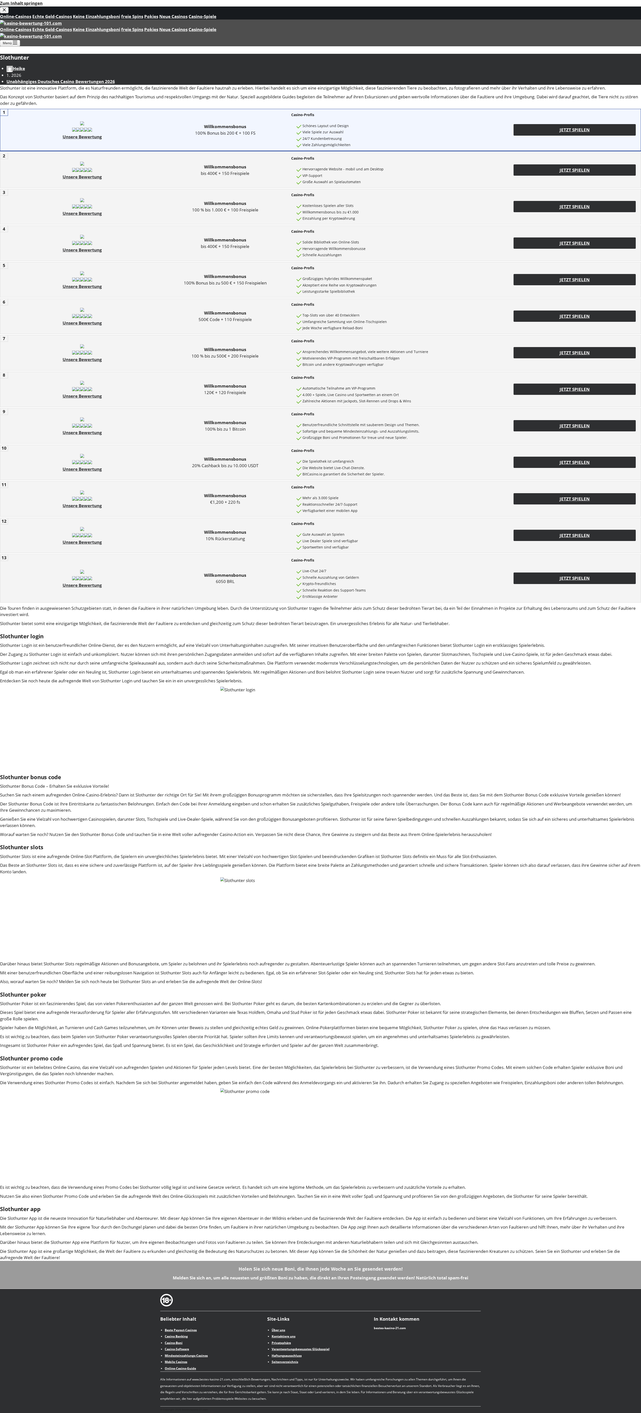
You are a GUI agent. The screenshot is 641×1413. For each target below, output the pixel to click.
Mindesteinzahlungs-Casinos (186, 1355)
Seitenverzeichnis (285, 1362)
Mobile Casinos (176, 1362)
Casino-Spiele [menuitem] (202, 16)
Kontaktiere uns (283, 1336)
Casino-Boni (174, 1343)
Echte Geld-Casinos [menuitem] (52, 16)
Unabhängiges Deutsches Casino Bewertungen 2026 (61, 81)
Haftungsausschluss (287, 1355)
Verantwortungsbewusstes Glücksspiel (301, 1349)
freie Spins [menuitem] (132, 16)
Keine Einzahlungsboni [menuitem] (96, 16)
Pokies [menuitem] (151, 16)
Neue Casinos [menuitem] (173, 16)
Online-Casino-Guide (180, 1368)
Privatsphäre (281, 1343)
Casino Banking (176, 1336)
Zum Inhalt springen (21, 3)
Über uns (278, 1330)
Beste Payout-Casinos (181, 1330)
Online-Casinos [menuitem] (15, 16)
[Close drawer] (4, 10)
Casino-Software (177, 1349)
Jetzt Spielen (575, 130)
